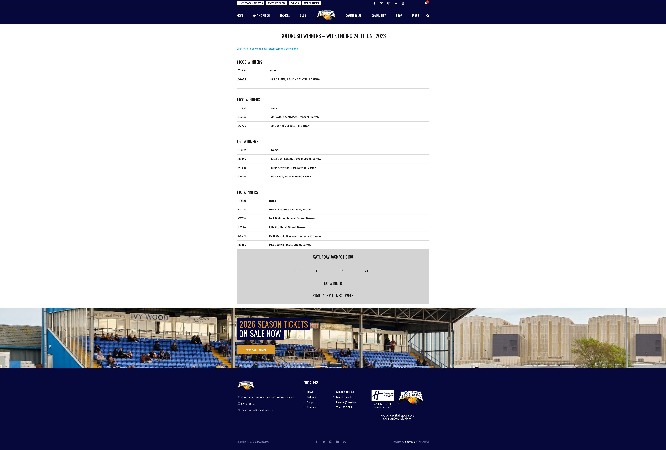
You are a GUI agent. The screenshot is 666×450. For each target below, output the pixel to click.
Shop (310, 402)
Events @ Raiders (346, 402)
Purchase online (256, 349)
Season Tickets (345, 391)
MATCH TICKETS (276, 3)
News (310, 391)
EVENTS (295, 3)
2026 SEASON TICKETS (251, 3)
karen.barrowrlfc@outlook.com (257, 410)
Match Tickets (344, 397)
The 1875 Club (344, 407)
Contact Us (313, 407)
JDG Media (410, 442)
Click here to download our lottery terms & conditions (267, 48)
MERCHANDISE (311, 3)
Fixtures (311, 397)
